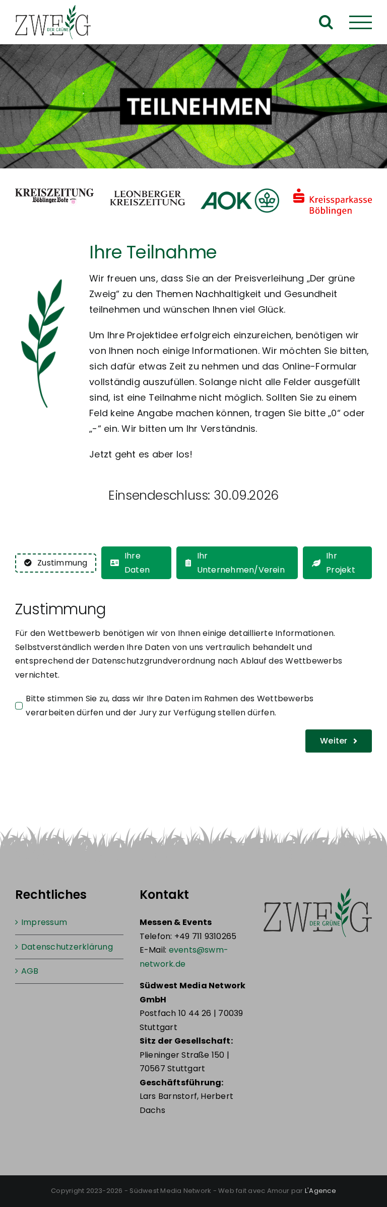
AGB (30, 971)
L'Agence (320, 1190)
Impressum (44, 922)
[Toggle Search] (326, 21)
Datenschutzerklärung (67, 947)
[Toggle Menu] (360, 22)
